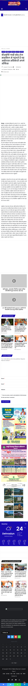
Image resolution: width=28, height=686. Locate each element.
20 (21, 653)
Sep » (15, 662)
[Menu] (2, 9)
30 (6, 659)
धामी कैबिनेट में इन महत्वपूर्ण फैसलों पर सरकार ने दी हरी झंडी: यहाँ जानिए (6, 329)
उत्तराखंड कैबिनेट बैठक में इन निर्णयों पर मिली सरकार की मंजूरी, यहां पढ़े (16, 15)
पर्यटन (10, 51)
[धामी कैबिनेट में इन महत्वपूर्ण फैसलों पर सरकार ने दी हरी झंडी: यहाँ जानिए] (7, 322)
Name (3, 378)
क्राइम (4, 673)
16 (6, 653)
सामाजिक (21, 51)
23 (6, 656)
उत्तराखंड (8, 48)
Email (3, 384)
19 (17, 653)
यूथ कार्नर (17, 51)
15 (3, 653)
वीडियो (24, 673)
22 (3, 656)
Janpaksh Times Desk (8, 67)
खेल (6, 51)
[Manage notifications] (24, 683)
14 (25, 650)
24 (10, 656)
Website (3, 389)
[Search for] (26, 9)
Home (4, 48)
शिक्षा (14, 673)
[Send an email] (13, 67)
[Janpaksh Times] (14, 3)
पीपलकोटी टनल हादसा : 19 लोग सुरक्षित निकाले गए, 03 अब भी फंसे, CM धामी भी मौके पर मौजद (7, 345)
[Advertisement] (14, 30)
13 (21, 650)
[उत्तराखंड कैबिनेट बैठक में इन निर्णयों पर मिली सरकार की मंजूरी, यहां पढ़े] (21, 338)
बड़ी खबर (13, 51)
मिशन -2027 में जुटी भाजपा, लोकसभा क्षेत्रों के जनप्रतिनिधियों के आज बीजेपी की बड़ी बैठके (20, 329)
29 (3, 659)
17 (10, 653)
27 (21, 656)
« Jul (12, 662)
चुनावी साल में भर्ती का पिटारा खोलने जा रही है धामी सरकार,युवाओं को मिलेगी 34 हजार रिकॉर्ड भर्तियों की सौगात (20, 592)
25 (14, 656)
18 (13, 653)
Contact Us (14, 676)
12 (17, 650)
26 (17, 656)
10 (10, 650)
